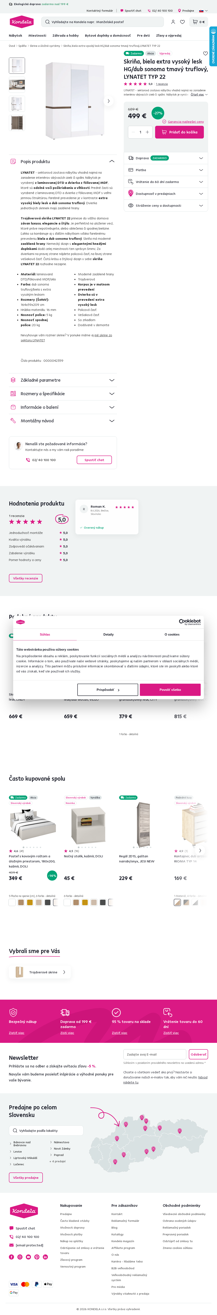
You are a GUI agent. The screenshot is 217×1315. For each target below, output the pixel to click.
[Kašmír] (56, 902)
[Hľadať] (46, 22)
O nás (115, 1255)
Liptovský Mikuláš (25, 1157)
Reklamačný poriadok (177, 1227)
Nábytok (15, 35)
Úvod (12, 45)
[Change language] (203, 10)
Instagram (19, 1257)
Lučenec (19, 1164)
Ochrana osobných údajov (179, 1221)
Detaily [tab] (108, 634)
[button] (166, 158)
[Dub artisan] (21, 902)
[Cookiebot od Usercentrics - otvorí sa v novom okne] (182, 622)
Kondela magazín (122, 1241)
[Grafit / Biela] (195, 902)
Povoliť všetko (170, 689)
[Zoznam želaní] (182, 21)
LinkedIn (45, 1257)
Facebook (11, 1257)
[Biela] (12, 902)
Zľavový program (71, 1260)
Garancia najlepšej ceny (186, 121)
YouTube (28, 1257)
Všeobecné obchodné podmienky (184, 1214)
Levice (18, 1151)
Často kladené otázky (74, 1221)
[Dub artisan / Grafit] (186, 902)
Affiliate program (123, 1248)
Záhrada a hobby (66, 35)
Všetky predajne (26, 1177)
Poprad (59, 1154)
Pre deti (143, 35)
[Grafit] (47, 902)
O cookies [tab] (172, 634)
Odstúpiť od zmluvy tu (178, 1241)
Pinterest (36, 1257)
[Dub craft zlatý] (29, 902)
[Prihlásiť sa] (173, 21)
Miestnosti (37, 35)
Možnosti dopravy (72, 1227)
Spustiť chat (133, 10)
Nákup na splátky (71, 1241)
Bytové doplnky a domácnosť (108, 35)
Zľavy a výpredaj (168, 35)
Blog (114, 1227)
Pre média (118, 1287)
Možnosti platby (71, 1234)
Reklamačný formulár (125, 1221)
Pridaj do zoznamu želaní (205, 53)
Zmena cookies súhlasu (177, 1248)
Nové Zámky (62, 1148)
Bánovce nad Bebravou (22, 1144)
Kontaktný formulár (100, 10)
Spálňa (22, 45)
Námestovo (61, 1142)
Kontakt (116, 1214)
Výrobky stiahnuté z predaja (130, 1294)
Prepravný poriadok (176, 1234)
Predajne (188, 10)
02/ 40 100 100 (162, 10)
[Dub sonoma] (38, 902)
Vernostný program (73, 1266)
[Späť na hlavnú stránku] (22, 22)
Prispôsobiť (105, 689)
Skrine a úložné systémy (45, 45)
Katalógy (117, 1234)
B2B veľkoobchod (122, 1268)
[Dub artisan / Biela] (177, 902)
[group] (73, 101)
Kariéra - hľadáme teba (127, 1261)
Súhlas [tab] (45, 634)
